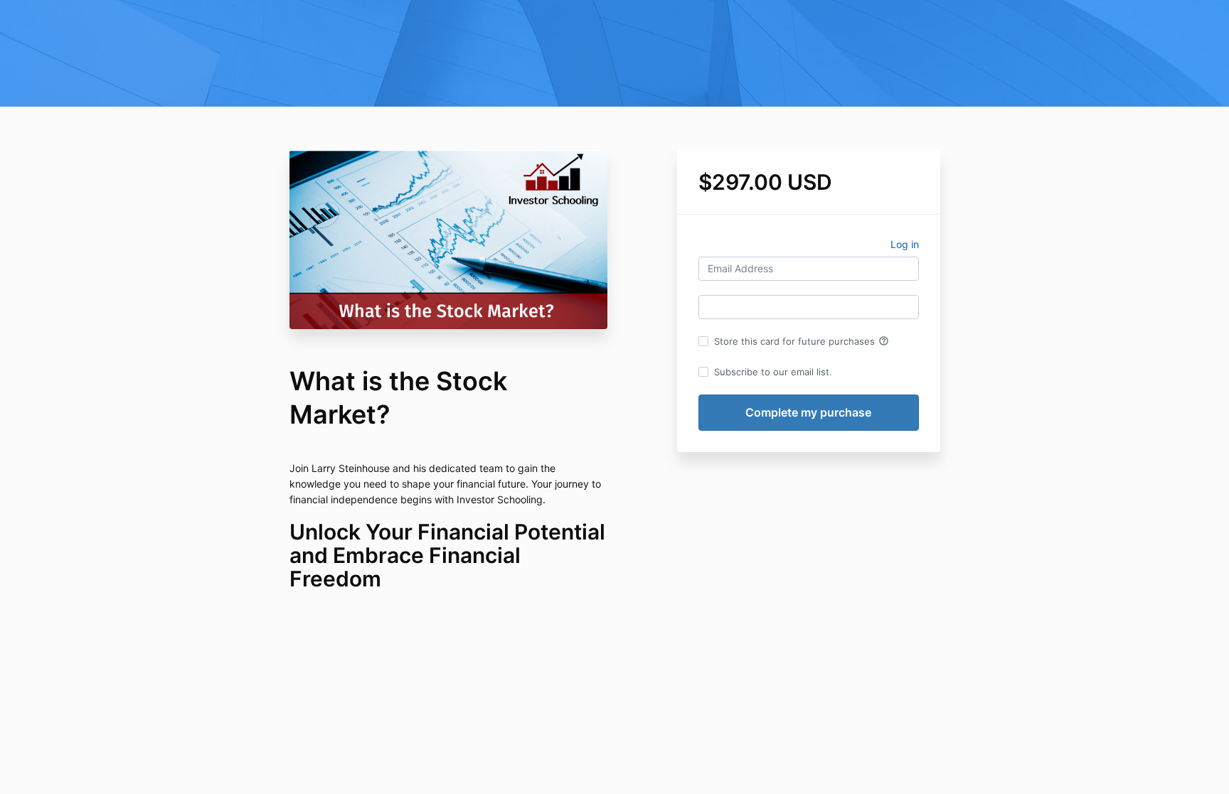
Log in (904, 244)
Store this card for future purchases (801, 341)
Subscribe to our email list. (773, 371)
